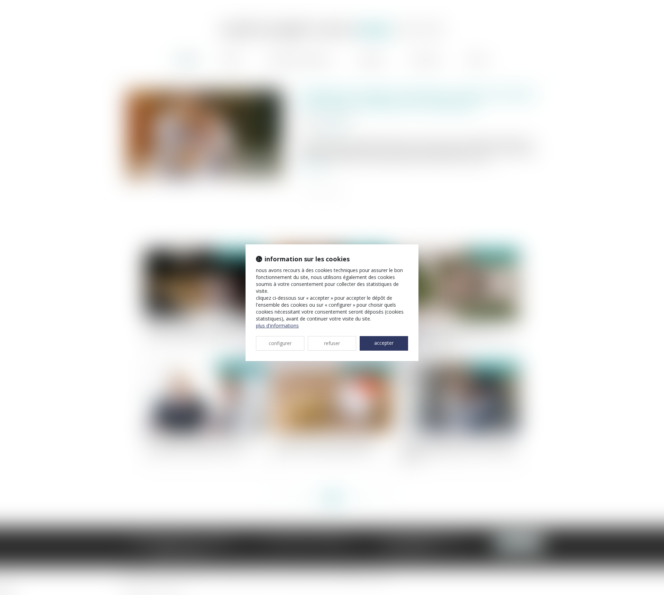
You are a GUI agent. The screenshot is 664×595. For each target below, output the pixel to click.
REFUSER (332, 343)
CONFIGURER (280, 343)
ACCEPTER (384, 343)
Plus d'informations (277, 325)
